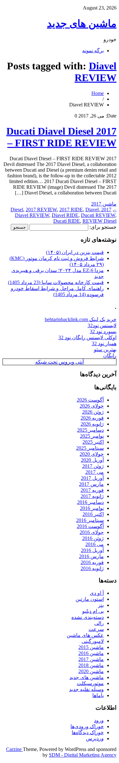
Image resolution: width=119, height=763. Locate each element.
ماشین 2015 (91, 647)
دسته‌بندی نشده (87, 617)
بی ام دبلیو (93, 611)
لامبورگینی (93, 641)
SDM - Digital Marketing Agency (82, 755)
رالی (99, 623)
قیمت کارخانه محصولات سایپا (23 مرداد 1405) (56, 282)
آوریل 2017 (92, 478)
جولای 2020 (92, 454)
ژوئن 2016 (93, 538)
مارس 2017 (91, 484)
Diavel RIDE (65, 215)
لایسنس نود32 (102, 325)
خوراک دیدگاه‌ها (88, 732)
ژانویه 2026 (92, 424)
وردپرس (95, 738)
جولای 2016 (92, 532)
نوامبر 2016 (92, 508)
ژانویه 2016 (92, 568)
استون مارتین (90, 599)
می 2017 (94, 472)
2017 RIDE (71, 209)
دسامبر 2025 (90, 430)
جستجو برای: (102, 227)
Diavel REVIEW (95, 71)
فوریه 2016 (92, 562)
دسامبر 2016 (90, 502)
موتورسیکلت (90, 683)
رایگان (109, 355)
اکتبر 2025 (93, 442)
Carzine (14, 749)
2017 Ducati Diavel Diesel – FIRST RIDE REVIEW (61, 137)
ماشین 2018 (91, 665)
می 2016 (94, 544)
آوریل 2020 (92, 460)
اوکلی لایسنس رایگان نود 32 (87, 337)
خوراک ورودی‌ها (87, 726)
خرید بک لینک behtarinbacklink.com (80, 319)
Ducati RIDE (66, 221)
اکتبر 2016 (93, 514)
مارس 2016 (91, 556)
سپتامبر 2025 (90, 448)
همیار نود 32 (104, 343)
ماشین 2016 (91, 653)
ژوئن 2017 (93, 466)
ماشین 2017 (103, 204)
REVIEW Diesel (99, 221)
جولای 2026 (92, 406)
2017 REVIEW (41, 209)
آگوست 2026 (90, 400)
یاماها (98, 695)
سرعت (96, 629)
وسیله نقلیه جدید (86, 689)
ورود (99, 720)
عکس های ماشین (85, 635)
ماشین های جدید (81, 23)
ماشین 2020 (91, 671)
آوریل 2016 (92, 550)
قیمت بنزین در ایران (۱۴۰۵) (75, 252)
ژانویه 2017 (92, 496)
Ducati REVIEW (98, 215)
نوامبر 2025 (92, 436)
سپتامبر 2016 (90, 520)
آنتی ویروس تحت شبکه (59, 362)
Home (97, 93)
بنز (101, 605)
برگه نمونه (93, 50)
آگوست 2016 (90, 526)
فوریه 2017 (92, 490)
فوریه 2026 (92, 418)
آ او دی (97, 593)
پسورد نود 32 (103, 331)
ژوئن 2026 (93, 412)
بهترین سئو (105, 349)
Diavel (92, 209)
